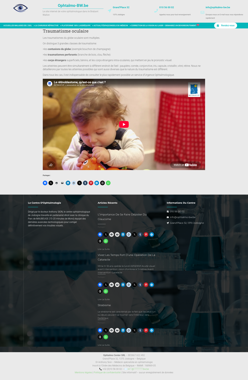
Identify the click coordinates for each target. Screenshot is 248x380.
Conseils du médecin (118, 25)
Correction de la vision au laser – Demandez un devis (157, 25)
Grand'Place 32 (121, 7)
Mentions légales (83, 372)
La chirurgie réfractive (46, 25)
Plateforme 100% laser (73, 25)
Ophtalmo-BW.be (73, 5)
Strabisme (104, 305)
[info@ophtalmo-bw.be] (202, 12)
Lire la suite (104, 249)
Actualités (99, 25)
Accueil (7, 25)
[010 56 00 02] (156, 10)
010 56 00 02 (166, 7)
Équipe (87, 25)
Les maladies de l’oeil (21, 25)
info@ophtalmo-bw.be (218, 7)
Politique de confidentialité (107, 372)
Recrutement (189, 25)
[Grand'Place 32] (109, 10)
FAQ (106, 25)
